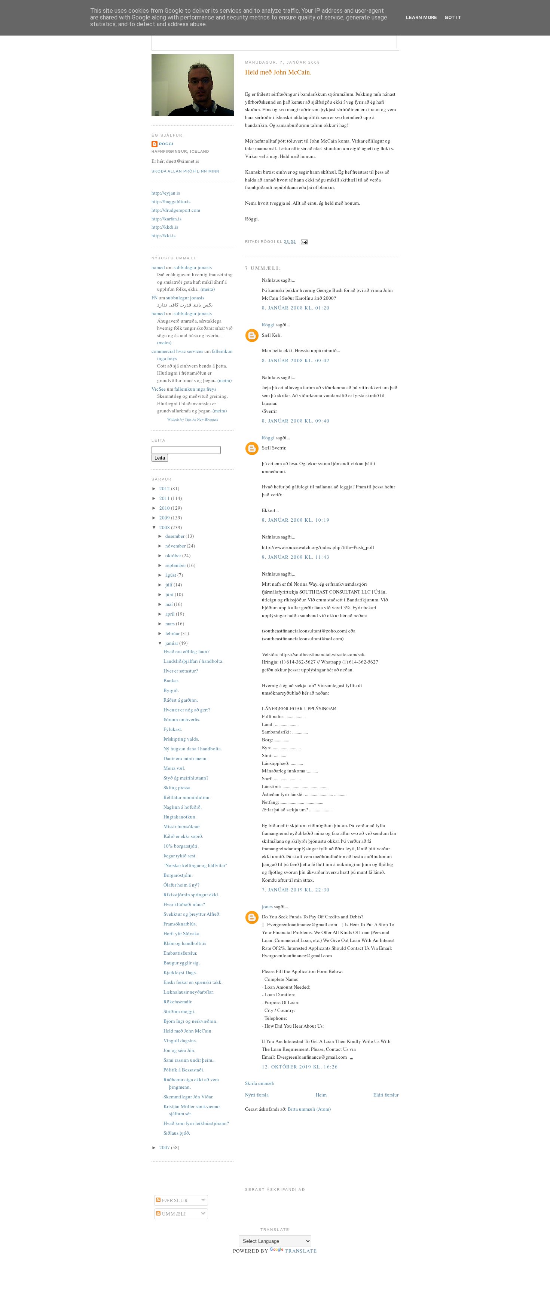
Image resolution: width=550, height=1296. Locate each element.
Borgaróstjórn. (178, 875)
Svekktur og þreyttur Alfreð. (192, 914)
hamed (158, 267)
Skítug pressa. (178, 787)
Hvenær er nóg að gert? (187, 709)
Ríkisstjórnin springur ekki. (191, 894)
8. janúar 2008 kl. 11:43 (296, 557)
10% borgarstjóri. (181, 845)
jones (267, 906)
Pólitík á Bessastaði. (184, 1069)
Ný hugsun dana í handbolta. (193, 748)
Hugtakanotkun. (180, 816)
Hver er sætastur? (181, 670)
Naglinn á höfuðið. (183, 806)
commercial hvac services (177, 351)
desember (175, 536)
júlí (169, 584)
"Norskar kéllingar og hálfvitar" (195, 865)
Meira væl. (174, 768)
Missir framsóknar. (182, 826)
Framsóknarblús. (180, 923)
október (173, 555)
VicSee (159, 388)
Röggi (268, 324)
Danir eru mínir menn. (186, 758)
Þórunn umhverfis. (182, 719)
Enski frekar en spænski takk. (193, 982)
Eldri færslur (385, 1094)
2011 (165, 498)
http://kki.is (163, 235)
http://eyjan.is (166, 192)
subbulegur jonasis (193, 267)
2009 (165, 517)
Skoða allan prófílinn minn (185, 171)
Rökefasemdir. (178, 1001)
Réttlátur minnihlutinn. (187, 797)
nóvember (176, 545)
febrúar (173, 633)
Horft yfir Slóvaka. (182, 933)
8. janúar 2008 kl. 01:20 (296, 307)
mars (170, 623)
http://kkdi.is (165, 226)
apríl (170, 613)
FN (155, 297)
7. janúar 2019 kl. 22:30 (296, 889)
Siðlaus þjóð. (177, 1132)
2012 (165, 488)
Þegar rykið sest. (180, 855)
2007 (165, 1147)
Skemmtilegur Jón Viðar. (188, 1096)
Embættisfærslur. (180, 952)
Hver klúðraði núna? (184, 904)
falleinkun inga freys (195, 388)
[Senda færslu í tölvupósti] (303, 242)
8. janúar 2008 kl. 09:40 (296, 420)
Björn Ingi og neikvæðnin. (190, 1021)
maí (169, 604)
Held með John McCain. (278, 71)
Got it (452, 17)
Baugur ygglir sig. (182, 962)
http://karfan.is (166, 218)
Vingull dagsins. (180, 1040)
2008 (165, 527)
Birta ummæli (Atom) (309, 1109)
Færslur (174, 1200)
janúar (172, 643)
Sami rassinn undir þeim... (190, 1059)
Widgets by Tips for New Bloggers (192, 419)
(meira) (208, 289)
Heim (321, 1094)
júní (170, 594)
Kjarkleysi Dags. (180, 972)
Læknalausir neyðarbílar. (189, 991)
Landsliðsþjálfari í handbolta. (193, 661)
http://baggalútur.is (171, 201)
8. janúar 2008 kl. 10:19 (296, 519)
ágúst (171, 574)
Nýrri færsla (257, 1094)
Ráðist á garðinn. (181, 699)
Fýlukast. (173, 729)
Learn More (421, 17)
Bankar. (171, 680)
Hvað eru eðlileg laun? (187, 651)
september (176, 565)
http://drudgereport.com (176, 210)
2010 (165, 507)
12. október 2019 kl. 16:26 (300, 1066)
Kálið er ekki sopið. (183, 836)
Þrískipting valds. (181, 738)
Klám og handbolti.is (185, 943)
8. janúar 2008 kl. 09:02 (296, 360)
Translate (301, 1250)
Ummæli (173, 1213)
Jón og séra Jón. (179, 1050)
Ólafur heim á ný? (181, 884)
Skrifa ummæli (260, 1083)
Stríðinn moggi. (179, 1011)
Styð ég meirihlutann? (186, 777)
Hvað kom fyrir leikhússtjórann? (196, 1123)
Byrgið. (171, 690)
